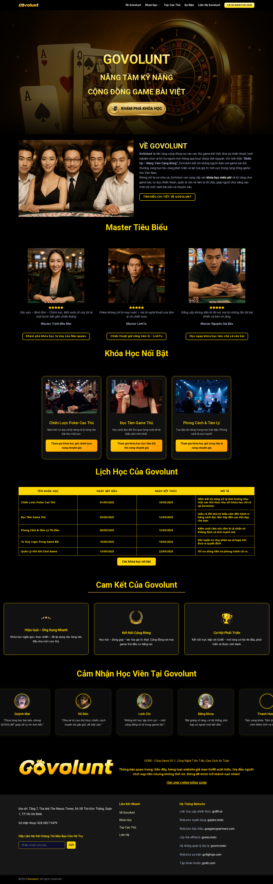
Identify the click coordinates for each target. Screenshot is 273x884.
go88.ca (217, 811)
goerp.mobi (209, 837)
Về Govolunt (133, 5)
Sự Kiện (189, 5)
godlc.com (208, 863)
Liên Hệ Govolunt (209, 5)
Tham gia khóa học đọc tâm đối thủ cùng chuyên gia (136, 445)
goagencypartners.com (220, 828)
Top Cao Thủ (172, 5)
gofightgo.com (211, 854)
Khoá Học (151, 5)
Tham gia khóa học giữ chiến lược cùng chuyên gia (71, 445)
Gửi (71, 845)
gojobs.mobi (215, 820)
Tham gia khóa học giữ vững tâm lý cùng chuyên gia (201, 445)
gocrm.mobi (218, 846)
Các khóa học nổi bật (136, 561)
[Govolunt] (29, 5)
